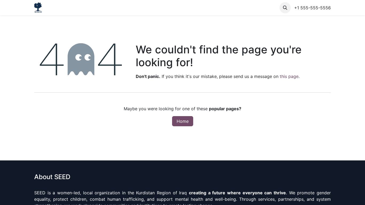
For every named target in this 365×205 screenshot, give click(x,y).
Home (183, 121)
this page (289, 76)
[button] (285, 7)
